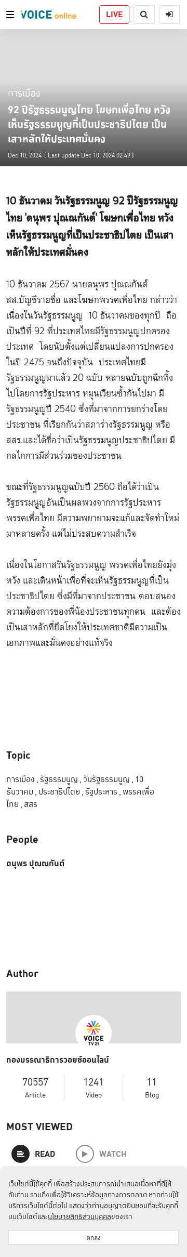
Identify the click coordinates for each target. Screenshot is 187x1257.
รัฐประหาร (103, 791)
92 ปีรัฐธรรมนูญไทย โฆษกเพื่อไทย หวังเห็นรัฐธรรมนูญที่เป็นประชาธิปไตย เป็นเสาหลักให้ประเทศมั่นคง (89, 124)
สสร (30, 804)
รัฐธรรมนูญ (61, 779)
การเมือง (24, 92)
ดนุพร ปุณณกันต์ (35, 863)
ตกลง (93, 1237)
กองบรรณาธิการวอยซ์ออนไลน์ (57, 1060)
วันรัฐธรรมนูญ (108, 779)
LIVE (114, 14)
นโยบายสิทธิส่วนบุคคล (79, 1216)
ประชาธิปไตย (61, 791)
